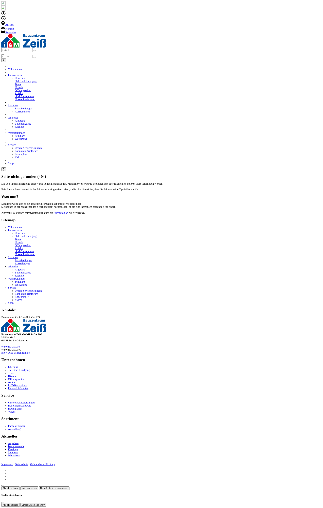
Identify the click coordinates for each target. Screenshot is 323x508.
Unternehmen (15, 230)
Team (18, 239)
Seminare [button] (20, 135)
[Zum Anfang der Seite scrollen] (2, 485)
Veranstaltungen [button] (16, 132)
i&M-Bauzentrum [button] (24, 96)
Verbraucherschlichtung (42, 464)
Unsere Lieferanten (25, 254)
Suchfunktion (61, 212)
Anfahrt (19, 248)
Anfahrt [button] (19, 93)
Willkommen (15, 227)
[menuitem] (7, 24)
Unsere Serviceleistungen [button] (28, 148)
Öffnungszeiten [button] (23, 90)
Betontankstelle (23, 272)
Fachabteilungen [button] (23, 108)
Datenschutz (21, 464)
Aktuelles (13, 266)
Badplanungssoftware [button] (26, 151)
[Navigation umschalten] (2, 54)
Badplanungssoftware (26, 293)
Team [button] (18, 84)
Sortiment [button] (13, 105)
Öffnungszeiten (23, 245)
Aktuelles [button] (13, 117)
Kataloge (19, 275)
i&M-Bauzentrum (24, 251)
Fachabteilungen (23, 260)
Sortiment (13, 257)
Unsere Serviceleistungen (28, 290)
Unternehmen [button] (15, 75)
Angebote (20, 269)
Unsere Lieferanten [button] (25, 99)
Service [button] (12, 144)
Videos (18, 299)
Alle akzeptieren (10, 488)
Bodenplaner (21, 296)
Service (12, 287)
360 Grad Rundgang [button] (26, 81)
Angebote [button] (20, 120)
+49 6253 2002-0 (10, 346)
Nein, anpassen (29, 488)
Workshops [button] (21, 138)
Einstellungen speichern (33, 505)
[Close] (2, 502)
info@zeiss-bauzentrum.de (15, 352)
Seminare (20, 281)
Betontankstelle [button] (23, 123)
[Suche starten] (34, 50)
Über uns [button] (20, 78)
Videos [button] (18, 157)
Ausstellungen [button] (22, 111)
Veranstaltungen (16, 278)
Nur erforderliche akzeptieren (54, 488)
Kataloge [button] (19, 126)
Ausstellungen (22, 263)
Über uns (20, 233)
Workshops (21, 284)
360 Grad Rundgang (26, 236)
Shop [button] (11, 163)
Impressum (7, 464)
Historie (19, 242)
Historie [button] (19, 87)
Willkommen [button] (15, 69)
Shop (11, 302)
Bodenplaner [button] (21, 154)
